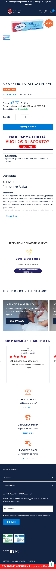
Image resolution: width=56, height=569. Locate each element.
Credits (50, 561)
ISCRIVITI (11, 522)
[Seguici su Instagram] (17, 552)
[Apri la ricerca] (40, 12)
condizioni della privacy (17, 515)
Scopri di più (28, 433)
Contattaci (28, 407)
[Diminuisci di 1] (18, 117)
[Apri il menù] (4, 11)
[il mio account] (45, 12)
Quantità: (6, 117)
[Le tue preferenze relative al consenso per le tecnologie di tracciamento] (51, 564)
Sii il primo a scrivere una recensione (28, 271)
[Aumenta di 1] (32, 117)
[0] (51, 11)
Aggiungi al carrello (28, 127)
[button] (28, 566)
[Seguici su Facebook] (12, 552)
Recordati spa (9, 94)
